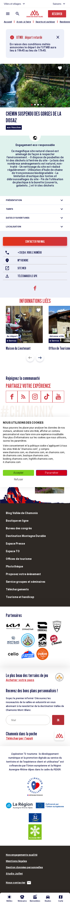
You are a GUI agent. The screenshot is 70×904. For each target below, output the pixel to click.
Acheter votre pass (20, 680)
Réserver (57, 14)
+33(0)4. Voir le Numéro (30, 252)
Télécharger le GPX (27, 276)
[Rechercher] (17, 14)
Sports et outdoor (45, 22)
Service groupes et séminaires (25, 581)
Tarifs (9, 209)
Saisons (57, 4)
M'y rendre (23, 260)
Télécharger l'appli (19, 738)
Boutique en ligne (17, 520)
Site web (22, 268)
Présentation (14, 200)
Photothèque (14, 566)
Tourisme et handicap (20, 597)
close (58, 37)
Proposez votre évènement (23, 574)
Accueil (8, 22)
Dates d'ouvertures (17, 218)
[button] (32, 104)
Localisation (13, 226)
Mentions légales (16, 861)
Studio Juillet (14, 873)
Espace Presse (15, 543)
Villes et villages (12, 4)
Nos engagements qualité (21, 854)
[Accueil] (35, 14)
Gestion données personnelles (24, 867)
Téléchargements (17, 589)
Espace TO (13, 551)
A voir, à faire (24, 22)
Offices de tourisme (19, 558)
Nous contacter (15, 882)
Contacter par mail (35, 241)
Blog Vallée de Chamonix (22, 513)
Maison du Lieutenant (18, 348)
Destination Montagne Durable (26, 536)
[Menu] (8, 14)
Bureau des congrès (19, 528)
